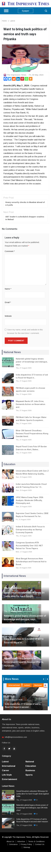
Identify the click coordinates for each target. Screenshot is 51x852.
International (14, 685)
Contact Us (39, 844)
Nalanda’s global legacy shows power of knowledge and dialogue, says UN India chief (32, 808)
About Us (10, 841)
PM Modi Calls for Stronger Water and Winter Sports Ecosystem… (31, 419)
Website (8, 316)
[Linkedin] (18, 79)
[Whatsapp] (26, 79)
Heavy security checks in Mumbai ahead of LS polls (25, 203)
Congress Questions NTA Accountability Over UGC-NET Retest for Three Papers (29, 545)
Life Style (7, 775)
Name (8, 289)
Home (4, 21)
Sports (29, 775)
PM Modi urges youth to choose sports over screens (30, 389)
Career (5, 770)
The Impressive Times (16, 75)
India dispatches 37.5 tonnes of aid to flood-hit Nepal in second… (23, 706)
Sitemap (26, 847)
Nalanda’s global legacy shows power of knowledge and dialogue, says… (31, 361)
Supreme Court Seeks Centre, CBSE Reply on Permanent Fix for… (32, 515)
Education (31, 766)
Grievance (13, 844)
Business (30, 770)
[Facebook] (5, 79)
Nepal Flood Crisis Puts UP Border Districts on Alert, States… (31, 448)
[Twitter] (10, 79)
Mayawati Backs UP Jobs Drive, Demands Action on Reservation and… (30, 404)
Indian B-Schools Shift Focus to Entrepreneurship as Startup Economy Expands (30, 529)
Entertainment (9, 779)
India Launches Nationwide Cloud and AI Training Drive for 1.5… (31, 486)
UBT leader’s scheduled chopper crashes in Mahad (24, 218)
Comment (10, 251)
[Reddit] (14, 79)
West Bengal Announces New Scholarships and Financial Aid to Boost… (31, 561)
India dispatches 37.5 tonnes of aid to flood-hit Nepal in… (32, 376)
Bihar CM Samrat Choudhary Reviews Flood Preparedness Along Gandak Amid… (32, 433)
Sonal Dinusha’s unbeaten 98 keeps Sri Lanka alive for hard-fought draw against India (32, 794)
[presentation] (43, 679)
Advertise (21, 841)
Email (8, 302)
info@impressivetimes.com (16, 737)
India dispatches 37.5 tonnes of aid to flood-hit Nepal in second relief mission (32, 820)
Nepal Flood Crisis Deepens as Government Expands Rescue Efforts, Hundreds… (24, 662)
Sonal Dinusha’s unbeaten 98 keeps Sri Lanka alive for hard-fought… (24, 594)
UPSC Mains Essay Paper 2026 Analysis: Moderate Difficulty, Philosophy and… (29, 500)
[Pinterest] (22, 79)
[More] (30, 79)
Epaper (25, 11)
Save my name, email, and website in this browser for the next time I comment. (25, 331)
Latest (12, 21)
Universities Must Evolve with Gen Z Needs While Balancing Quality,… (32, 472)
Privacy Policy (26, 844)
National (38, 685)
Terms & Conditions (36, 841)
